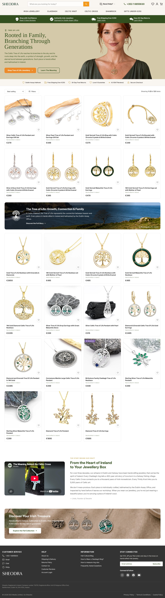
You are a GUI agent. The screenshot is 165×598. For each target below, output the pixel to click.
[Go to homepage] (20, 573)
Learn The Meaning (49, 70)
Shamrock (111, 11)
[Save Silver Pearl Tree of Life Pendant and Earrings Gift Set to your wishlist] (78, 130)
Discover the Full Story (34, 223)
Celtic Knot (71, 11)
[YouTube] (139, 575)
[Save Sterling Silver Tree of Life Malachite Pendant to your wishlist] (157, 373)
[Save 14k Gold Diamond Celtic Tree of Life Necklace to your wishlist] (39, 320)
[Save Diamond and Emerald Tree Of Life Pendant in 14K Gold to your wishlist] (39, 373)
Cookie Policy (158, 595)
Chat (7, 563)
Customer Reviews (48, 569)
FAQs (8, 567)
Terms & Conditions (143, 595)
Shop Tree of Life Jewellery (19, 70)
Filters (33, 91)
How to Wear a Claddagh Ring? (92, 559)
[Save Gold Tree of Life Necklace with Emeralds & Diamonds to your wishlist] (39, 267)
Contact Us (46, 566)
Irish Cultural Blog (87, 556)
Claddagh (52, 11)
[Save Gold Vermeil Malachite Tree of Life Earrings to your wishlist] (118, 182)
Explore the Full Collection (23, 531)
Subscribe (157, 564)
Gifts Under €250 (132, 11)
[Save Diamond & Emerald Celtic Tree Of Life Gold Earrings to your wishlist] (157, 320)
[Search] (86, 4)
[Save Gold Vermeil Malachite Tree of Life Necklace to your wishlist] (157, 267)
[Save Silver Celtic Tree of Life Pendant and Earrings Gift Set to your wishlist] (39, 130)
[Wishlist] (152, 4)
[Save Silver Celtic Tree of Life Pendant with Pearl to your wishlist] (118, 320)
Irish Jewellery (32, 11)
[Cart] (161, 4)
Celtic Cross (91, 11)
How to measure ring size (90, 562)
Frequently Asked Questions (91, 566)
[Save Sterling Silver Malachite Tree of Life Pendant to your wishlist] (39, 425)
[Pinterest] (128, 575)
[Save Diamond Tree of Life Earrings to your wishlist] (118, 425)
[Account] (157, 4)
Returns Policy (47, 562)
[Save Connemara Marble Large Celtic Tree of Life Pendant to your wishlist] (78, 373)
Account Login (47, 572)
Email (7, 560)
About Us (45, 556)
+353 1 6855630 (12, 556)
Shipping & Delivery (49, 559)
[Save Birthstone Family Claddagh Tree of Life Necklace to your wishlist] (118, 373)
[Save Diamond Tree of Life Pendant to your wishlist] (78, 425)
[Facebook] (133, 575)
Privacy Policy (129, 595)
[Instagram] (122, 575)
